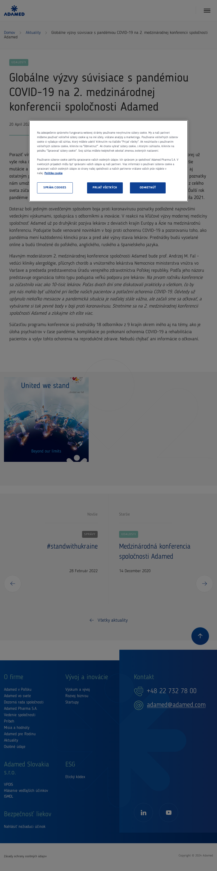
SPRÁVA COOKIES (54, 187)
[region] (108, 161)
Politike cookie (53, 173)
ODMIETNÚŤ (148, 187)
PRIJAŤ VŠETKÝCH (105, 187)
